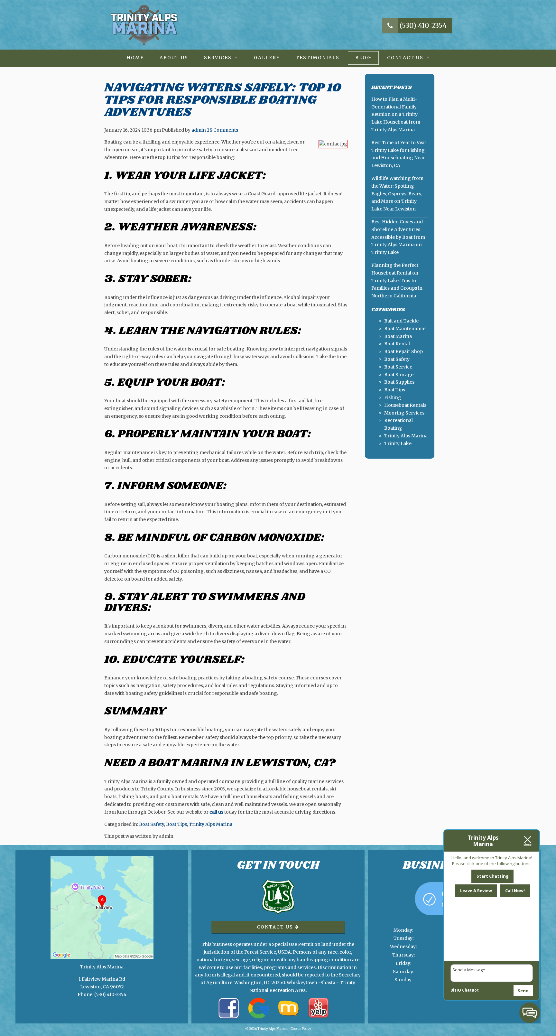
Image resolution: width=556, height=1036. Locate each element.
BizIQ (455, 990)
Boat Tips (176, 824)
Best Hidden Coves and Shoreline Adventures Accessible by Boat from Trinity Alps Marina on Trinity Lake (398, 237)
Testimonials (317, 58)
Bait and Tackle (401, 321)
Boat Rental (397, 344)
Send (523, 991)
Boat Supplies (399, 382)
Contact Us (405, 58)
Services (218, 58)
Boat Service (398, 367)
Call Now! (515, 890)
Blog (363, 58)
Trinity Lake (398, 443)
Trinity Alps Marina (210, 824)
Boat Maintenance (404, 328)
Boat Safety (151, 824)
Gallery (267, 58)
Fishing (392, 397)
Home (135, 58)
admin (198, 130)
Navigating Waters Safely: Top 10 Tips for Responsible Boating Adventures (222, 100)
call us (216, 812)
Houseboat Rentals (405, 405)
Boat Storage (398, 375)
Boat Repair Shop (403, 351)
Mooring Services (404, 413)
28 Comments (222, 130)
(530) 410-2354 (422, 25)
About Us (174, 58)
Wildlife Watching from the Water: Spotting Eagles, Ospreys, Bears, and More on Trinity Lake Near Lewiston (397, 193)
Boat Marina (398, 336)
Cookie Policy (301, 1029)
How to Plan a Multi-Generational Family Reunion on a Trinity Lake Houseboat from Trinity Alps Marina (395, 114)
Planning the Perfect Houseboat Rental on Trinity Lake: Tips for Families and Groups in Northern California (396, 280)
